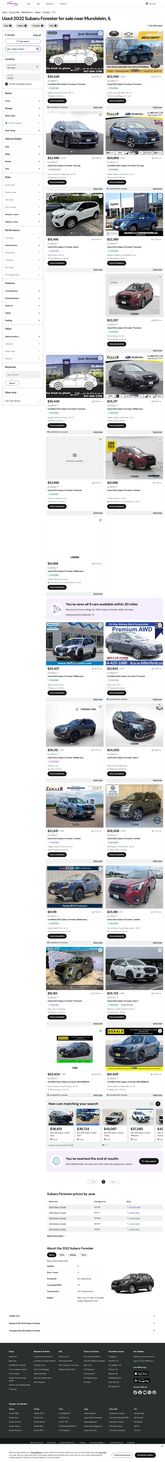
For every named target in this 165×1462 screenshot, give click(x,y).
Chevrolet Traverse (116, 1422)
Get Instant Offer (65, 1361)
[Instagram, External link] (149, 1392)
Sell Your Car (64, 1356)
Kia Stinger (138, 1422)
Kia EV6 (137, 1430)
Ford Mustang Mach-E (68, 1426)
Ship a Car (88, 1365)
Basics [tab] (51, 1255)
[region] (82, 1453)
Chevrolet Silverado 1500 (119, 1417)
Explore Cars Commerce (143, 1356)
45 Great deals (134, 1207)
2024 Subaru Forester (57, 1218)
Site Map (87, 1382)
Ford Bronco (64, 1417)
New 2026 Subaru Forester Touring (113, 1134)
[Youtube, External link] (145, 1392)
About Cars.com (36, 1442)
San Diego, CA (114, 1386)
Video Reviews (39, 1382)
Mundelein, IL (27, 12)
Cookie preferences (122, 1455)
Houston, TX (113, 1361)
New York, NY (114, 1382)
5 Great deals (133, 1212)
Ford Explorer (64, 1430)
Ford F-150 (63, 1422)
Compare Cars (39, 1365)
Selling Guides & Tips (67, 1369)
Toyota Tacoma (15, 1422)
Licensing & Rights (96, 1442)
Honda (36, 1409)
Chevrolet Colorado (117, 1430)
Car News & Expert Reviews (45, 1361)
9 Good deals (133, 1229)
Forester (46, 12)
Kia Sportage (139, 1413)
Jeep (86, 1409)
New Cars (12, 1361)
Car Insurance (89, 1373)
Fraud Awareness (116, 1442)
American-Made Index (42, 1378)
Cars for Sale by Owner (18, 1369)
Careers (82, 1442)
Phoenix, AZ (113, 1369)
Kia (135, 1409)
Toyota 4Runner (15, 1430)
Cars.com (102, 1452)
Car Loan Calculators (92, 1356)
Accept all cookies (145, 1455)
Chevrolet (113, 1409)
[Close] (162, 1446)
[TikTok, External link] (135, 1392)
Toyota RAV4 (14, 1413)
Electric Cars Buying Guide (19, 1385)
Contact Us (51, 1442)
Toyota (11, 1409)
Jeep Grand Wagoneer (93, 1426)
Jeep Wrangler (90, 1413)
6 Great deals (134, 1224)
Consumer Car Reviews (43, 1356)
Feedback (131, 1442)
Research (49, 4)
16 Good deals (134, 1218)
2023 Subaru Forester (57, 1224)
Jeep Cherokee (90, 1430)
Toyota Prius (13, 1417)
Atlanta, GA (113, 1373)
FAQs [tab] (62, 1255)
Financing (12, 1389)
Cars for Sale (14, 12)
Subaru (38, 12)
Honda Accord (39, 1422)
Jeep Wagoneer (90, 1422)
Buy (28, 4)
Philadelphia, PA (115, 1378)
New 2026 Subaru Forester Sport (60, 1134)
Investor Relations (66, 1442)
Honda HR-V (39, 1430)
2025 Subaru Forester (57, 1212)
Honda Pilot (38, 1426)
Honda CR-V (39, 1413)
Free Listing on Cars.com (69, 1365)
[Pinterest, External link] (154, 1392)
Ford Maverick (64, 1413)
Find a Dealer (14, 1373)
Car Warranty (89, 1369)
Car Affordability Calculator (94, 1361)
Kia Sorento (138, 1417)
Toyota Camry (14, 1426)
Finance (63, 4)
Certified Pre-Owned (17, 1365)
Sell (38, 4)
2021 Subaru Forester (57, 1229)
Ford (61, 1409)
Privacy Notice (36, 1452)
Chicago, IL (113, 1356)
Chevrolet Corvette (117, 1413)
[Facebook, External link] (140, 1392)
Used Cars (13, 1356)
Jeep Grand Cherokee (93, 1417)
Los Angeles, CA (115, 1365)
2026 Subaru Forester (57, 1207)
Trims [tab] (83, 1255)
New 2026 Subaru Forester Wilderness (140, 1134)
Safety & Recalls (40, 1373)
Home (4, 12)
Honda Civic (38, 1417)
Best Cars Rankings (41, 1369)
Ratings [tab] (73, 1255)
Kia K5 (136, 1426)
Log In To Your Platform (142, 1361)
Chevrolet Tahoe (115, 1426)
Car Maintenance (90, 1378)
